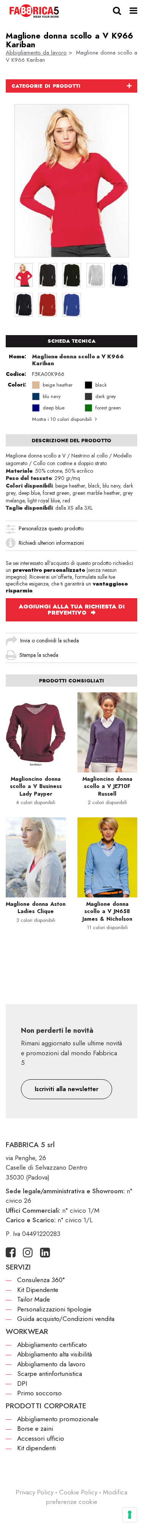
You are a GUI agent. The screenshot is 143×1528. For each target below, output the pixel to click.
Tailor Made (33, 1299)
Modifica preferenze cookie (87, 1497)
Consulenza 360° (41, 1279)
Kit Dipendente (37, 1289)
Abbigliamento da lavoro (36, 52)
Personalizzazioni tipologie (54, 1309)
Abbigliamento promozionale (57, 1419)
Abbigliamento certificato (52, 1344)
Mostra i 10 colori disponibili (62, 419)
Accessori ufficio (40, 1438)
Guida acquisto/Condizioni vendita (65, 1318)
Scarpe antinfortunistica (49, 1373)
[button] (66, 1089)
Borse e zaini (35, 1428)
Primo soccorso (39, 1393)
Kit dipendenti (36, 1448)
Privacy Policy (34, 1492)
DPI (22, 1383)
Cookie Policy (78, 1492)
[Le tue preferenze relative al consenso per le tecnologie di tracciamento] (129, 1514)
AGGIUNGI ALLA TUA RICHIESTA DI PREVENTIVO (72, 609)
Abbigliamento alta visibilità (54, 1354)
